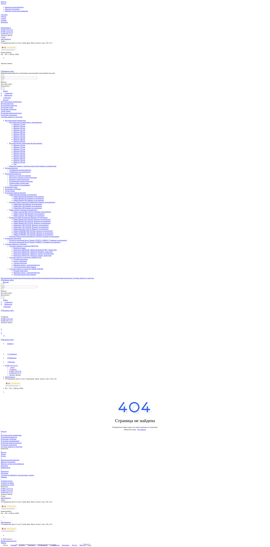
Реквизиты (5, 471)
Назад (12, 367)
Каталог (4, 431)
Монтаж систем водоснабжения (16, 11)
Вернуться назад (130, 429)
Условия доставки (7, 483)
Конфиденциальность (8, 541)
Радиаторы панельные (9, 445)
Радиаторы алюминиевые (10, 441)
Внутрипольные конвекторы (11, 435)
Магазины (4, 473)
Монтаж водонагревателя (14, 7)
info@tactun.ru (6, 28)
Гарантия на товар (7, 485)
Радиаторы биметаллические (11, 443)
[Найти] (2, 88)
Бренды (3, 452)
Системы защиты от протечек (11, 447)
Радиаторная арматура (9, 437)
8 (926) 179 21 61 (7, 30)
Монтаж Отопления (12, 9)
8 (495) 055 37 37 (7, 33)
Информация (5, 467)
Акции (3, 454)
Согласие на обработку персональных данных (17, 475)
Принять (86, 544)
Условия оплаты (6, 481)
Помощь (4, 477)
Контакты (4, 466)
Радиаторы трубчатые (8, 439)
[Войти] (2, 327)
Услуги (3, 456)
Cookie (53, 545)
